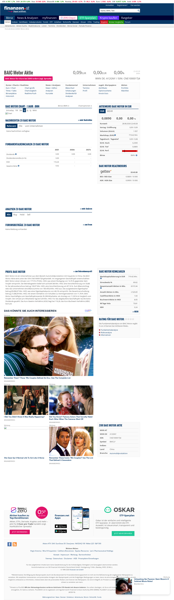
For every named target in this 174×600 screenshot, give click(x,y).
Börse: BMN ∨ (63, 106)
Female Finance (85, 26)
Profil (85, 90)
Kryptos (104, 22)
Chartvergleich (30, 90)
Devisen (76, 22)
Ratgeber (126, 18)
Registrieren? (122, 5)
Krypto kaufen (108, 18)
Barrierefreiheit (85, 555)
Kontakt (56, 555)
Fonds (45, 22)
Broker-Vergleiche (116, 22)
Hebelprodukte (35, 22)
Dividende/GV (71, 93)
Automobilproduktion (119, 453)
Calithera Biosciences (66, 551)
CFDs (90, 22)
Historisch (10, 96)
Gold (129, 2)
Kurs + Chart (11, 88)
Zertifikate (23, 22)
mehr (136, 311)
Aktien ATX (47, 543)
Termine (51, 26)
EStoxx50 (50, 2)
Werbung (74, 555)
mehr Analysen (87, 208)
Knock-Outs (103, 93)
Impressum (65, 555)
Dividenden (61, 26)
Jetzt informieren (19, 532)
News (57, 597)
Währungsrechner (48, 597)
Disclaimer (68, 558)
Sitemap (49, 558)
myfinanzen (49, 18)
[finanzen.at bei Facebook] (9, 544)
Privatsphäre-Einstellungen (88, 558)
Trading (96, 22)
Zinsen (83, 22)
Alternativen (106, 335)
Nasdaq (68, 2)
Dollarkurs (70, 597)
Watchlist (125, 90)
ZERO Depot (69, 17)
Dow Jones (70, 543)
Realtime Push (30, 93)
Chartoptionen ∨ (85, 106)
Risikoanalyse (106, 332)
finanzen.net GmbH (76, 570)
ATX (3, 2)
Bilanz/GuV (70, 88)
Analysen (49, 90)
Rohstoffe (67, 22)
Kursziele (49, 93)
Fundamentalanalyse (109, 330)
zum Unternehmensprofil (83, 271)
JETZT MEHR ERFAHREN (123, 533)
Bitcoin (86, 597)
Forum (127, 22)
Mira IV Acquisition (50, 551)
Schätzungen (71, 90)
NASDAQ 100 (80, 543)
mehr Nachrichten (86, 120)
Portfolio (124, 88)
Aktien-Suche (21, 26)
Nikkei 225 (90, 543)
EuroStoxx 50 (61, 543)
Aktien (7, 22)
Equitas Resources (82, 551)
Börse (9, 18)
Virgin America (36, 551)
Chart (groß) (30, 88)
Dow (33, 2)
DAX (18, 2)
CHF (113, 2)
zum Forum (88, 224)
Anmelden (110, 5)
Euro (98, 2)
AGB (75, 558)
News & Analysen (27, 18)
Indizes (15, 22)
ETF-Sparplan (88, 18)
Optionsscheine (105, 90)
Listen (44, 26)
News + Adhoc (51, 88)
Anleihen (57, 22)
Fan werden (135, 5)
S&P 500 (98, 543)
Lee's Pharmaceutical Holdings (101, 551)
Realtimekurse (34, 26)
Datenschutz (58, 558)
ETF (51, 22)
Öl (85, 2)
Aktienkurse (10, 26)
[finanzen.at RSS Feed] (15, 544)
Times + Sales (11, 90)
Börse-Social (72, 26)
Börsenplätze (11, 93)
